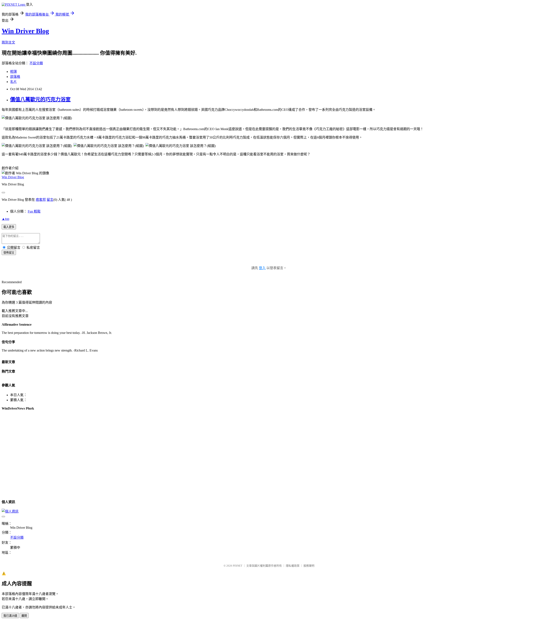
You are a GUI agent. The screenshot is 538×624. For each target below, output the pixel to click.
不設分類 (36, 63)
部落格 (15, 76)
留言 (50, 199)
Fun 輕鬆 (34, 211)
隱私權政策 (292, 565)
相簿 (13, 71)
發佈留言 (8, 252)
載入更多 (8, 227)
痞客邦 (41, 199)
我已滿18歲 (10, 615)
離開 (24, 615)
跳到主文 (8, 42)
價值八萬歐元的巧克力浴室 (40, 99)
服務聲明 (308, 565)
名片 (13, 81)
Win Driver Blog (25, 31)
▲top (5, 219)
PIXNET (237, 565)
